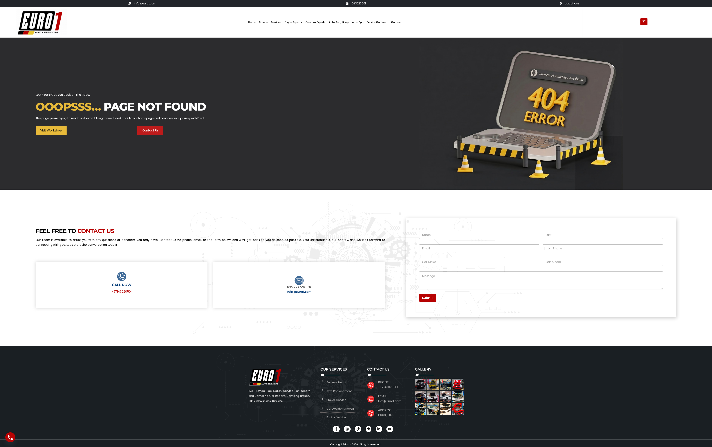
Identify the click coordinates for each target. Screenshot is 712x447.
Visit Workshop (51, 130)
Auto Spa (357, 22)
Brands (263, 22)
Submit (428, 298)
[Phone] (10, 437)
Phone (383, 382)
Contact (396, 22)
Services (276, 22)
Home (252, 22)
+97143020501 (122, 291)
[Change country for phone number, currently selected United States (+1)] (547, 248)
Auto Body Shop (339, 22)
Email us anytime (299, 286)
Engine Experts (293, 22)
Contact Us (150, 130)
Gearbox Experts (315, 22)
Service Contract (377, 22)
